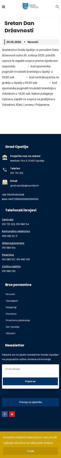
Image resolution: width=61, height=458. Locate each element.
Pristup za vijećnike (30, 402)
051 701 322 (16, 173)
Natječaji (11, 307)
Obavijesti (12, 300)
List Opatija (12, 326)
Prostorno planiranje (18, 320)
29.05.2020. (14, 42)
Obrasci (10, 333)
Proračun (11, 313)
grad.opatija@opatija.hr (24, 185)
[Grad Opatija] (30, 6)
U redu (30, 451)
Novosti (33, 42)
